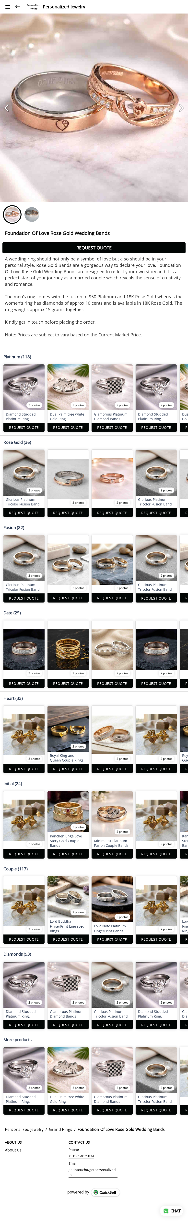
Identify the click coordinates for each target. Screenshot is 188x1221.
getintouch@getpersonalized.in (93, 1172)
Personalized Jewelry (64, 6)
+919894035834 (81, 1156)
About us (13, 1150)
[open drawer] (8, 7)
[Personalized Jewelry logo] (33, 7)
